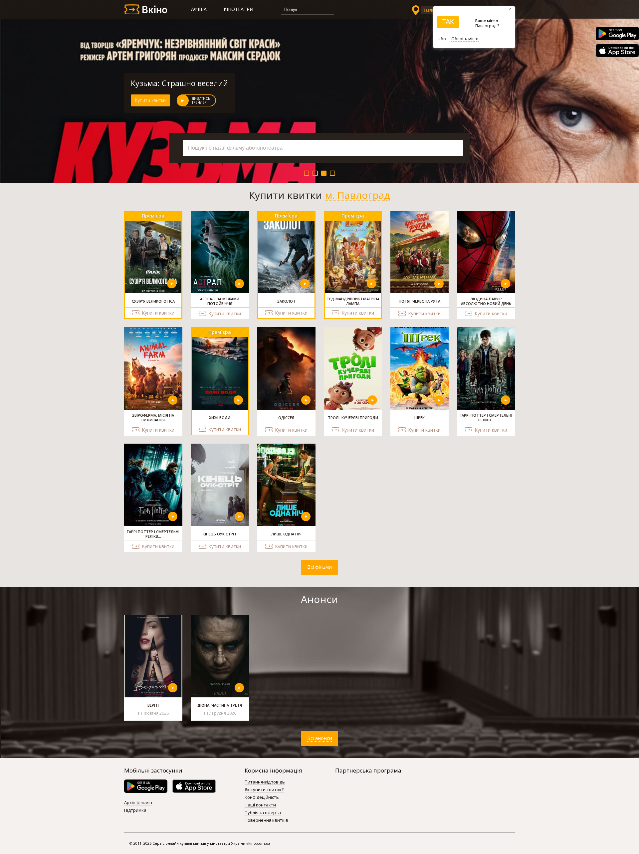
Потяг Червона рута (168, 83)
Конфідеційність (262, 797)
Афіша (199, 9)
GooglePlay (617, 33)
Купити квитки (150, 100)
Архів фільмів (138, 802)
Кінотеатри (238, 9)
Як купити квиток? (264, 789)
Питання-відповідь (265, 782)
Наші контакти (260, 805)
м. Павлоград (357, 195)
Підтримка (135, 810)
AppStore (617, 50)
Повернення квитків (266, 820)
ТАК (448, 21)
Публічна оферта (263, 812)
